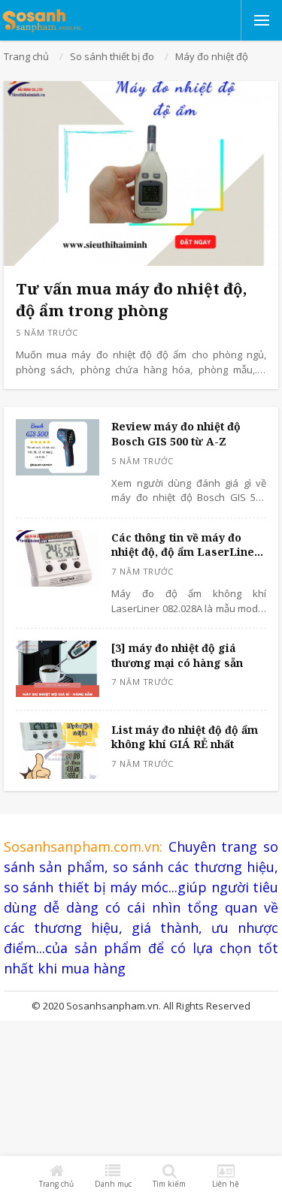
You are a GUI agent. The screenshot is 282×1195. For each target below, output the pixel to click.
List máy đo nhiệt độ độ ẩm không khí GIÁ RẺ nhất (184, 737)
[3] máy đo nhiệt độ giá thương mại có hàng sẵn (177, 655)
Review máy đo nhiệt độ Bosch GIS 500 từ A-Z (176, 433)
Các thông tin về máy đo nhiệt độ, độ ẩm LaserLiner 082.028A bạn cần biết (185, 545)
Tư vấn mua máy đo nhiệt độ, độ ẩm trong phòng (131, 299)
